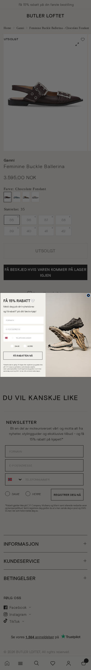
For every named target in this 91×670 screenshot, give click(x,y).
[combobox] (8, 338)
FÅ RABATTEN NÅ (23, 355)
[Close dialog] (88, 295)
